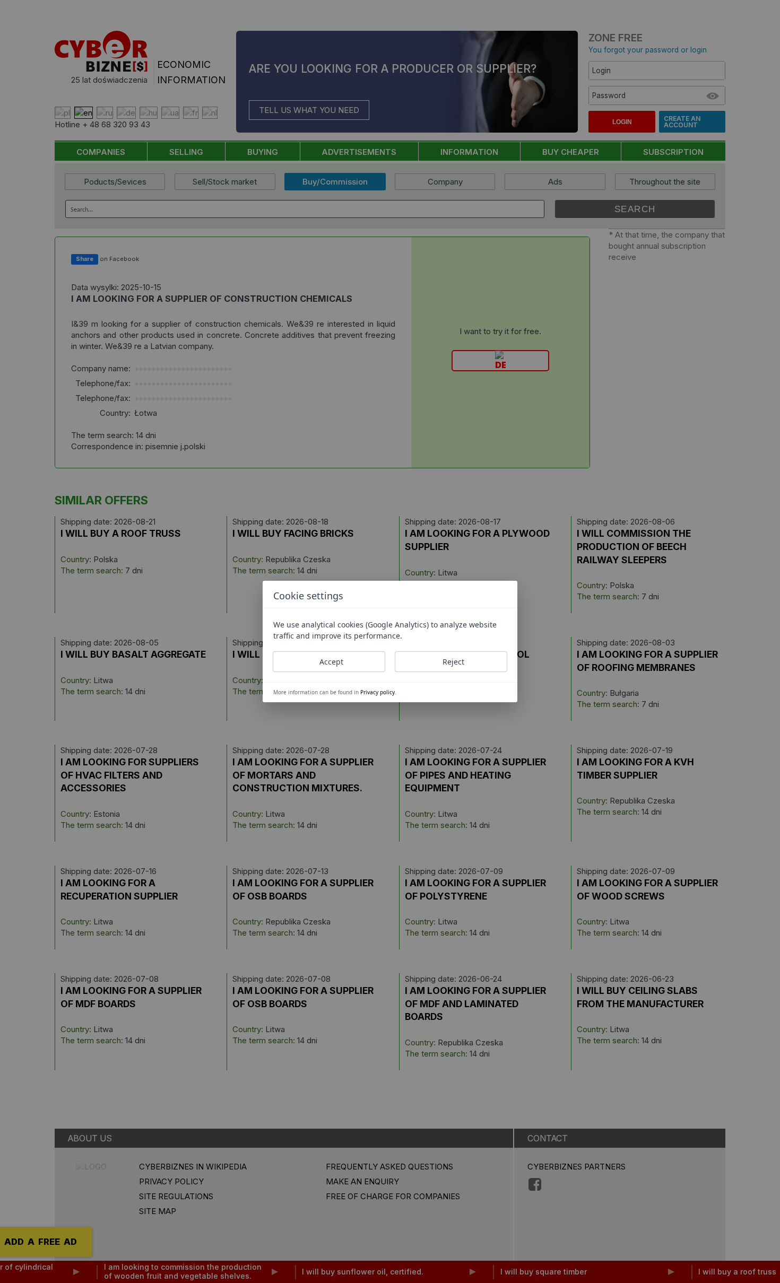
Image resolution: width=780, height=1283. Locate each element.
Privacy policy (377, 692)
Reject (453, 662)
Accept (331, 662)
